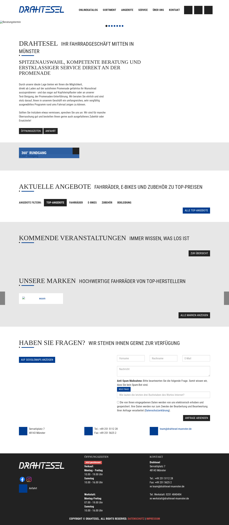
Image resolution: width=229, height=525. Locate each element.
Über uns (158, 10)
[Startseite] (41, 9)
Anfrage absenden (196, 418)
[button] (17, 22)
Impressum (153, 518)
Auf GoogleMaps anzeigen (37, 359)
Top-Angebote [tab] (55, 202)
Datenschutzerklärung (157, 410)
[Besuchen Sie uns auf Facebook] (188, 10)
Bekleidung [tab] (124, 202)
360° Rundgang (33, 153)
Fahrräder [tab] (76, 202)
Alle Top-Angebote (196, 210)
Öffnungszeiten (31, 131)
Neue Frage (124, 389)
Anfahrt (50, 131)
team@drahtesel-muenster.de (176, 428)
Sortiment (109, 10)
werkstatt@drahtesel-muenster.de (171, 498)
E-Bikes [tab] (92, 202)
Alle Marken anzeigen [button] (194, 315)
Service (143, 10)
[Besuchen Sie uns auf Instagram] (198, 10)
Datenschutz (136, 518)
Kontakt (174, 10)
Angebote (127, 10)
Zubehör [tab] (107, 202)
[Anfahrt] (208, 10)
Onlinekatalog (88, 10)
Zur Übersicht (199, 253)
